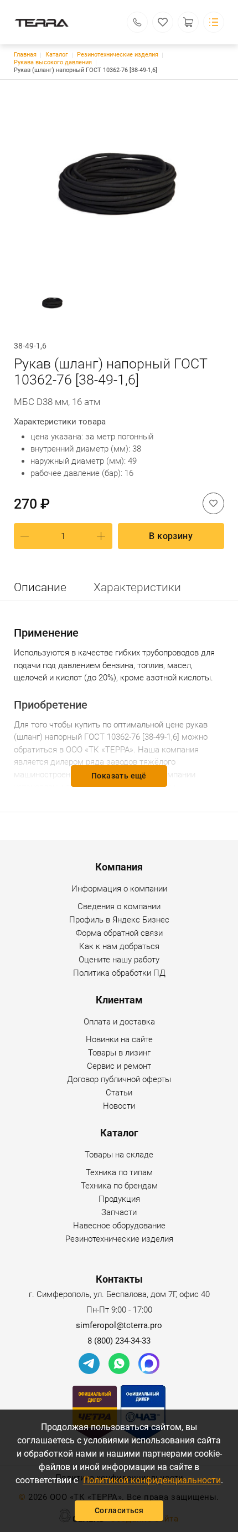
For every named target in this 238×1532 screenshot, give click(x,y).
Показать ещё (119, 775)
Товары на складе (119, 1155)
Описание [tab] (40, 587)
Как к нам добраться (119, 946)
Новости (119, 1106)
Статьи (119, 1093)
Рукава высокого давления (53, 62)
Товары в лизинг (119, 1053)
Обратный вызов (137, 22)
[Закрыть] (226, 74)
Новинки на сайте (119, 1039)
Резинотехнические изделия (117, 54)
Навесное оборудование (119, 1226)
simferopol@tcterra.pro (119, 1325)
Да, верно (130, 100)
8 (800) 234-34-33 (119, 1341)
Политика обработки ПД (119, 973)
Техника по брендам (119, 1186)
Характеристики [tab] (137, 587)
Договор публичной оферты (119, 1079)
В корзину (171, 536)
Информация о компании (119, 889)
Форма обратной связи (119, 933)
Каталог (56, 54)
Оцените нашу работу (119, 960)
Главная (25, 54)
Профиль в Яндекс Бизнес (119, 920)
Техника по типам (119, 1172)
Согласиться (119, 1510)
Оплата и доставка (119, 1022)
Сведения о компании (119, 906)
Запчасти (119, 1212)
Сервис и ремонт (119, 1066)
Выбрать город (187, 100)
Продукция (119, 1199)
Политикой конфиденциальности (152, 1480)
